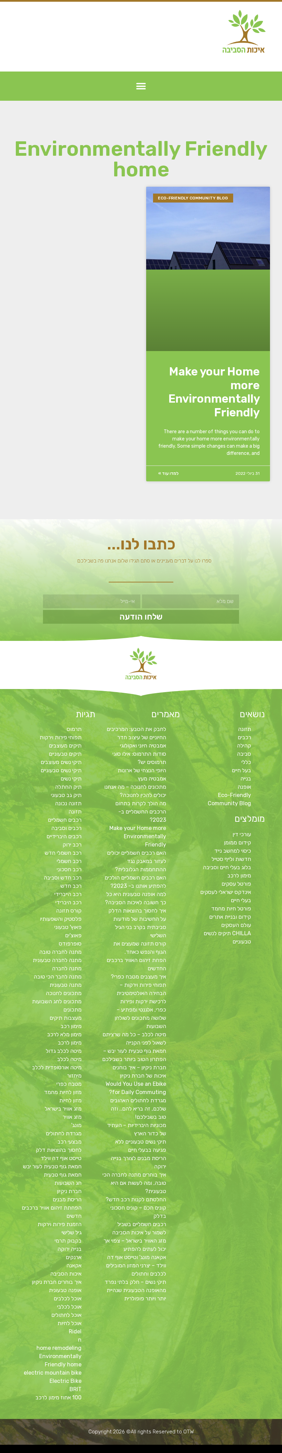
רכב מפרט (193, 1450)
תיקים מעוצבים (65, 745)
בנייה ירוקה (69, 1249)
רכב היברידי (68, 902)
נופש (113, 1450)
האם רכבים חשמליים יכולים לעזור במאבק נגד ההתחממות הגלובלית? (136, 861)
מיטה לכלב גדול (64, 1051)
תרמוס (74, 729)
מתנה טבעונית (66, 985)
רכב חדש (71, 886)
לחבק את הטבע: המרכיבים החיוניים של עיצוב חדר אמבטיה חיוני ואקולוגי (136, 737)
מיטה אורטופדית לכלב (57, 1067)
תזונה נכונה (68, 803)
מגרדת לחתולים (64, 1133)
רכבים (244, 737)
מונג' (76, 1125)
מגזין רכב (262, 1450)
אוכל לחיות (69, 1323)
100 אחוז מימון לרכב (58, 1397)
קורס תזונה (69, 910)
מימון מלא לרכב (64, 1034)
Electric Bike (66, 1381)
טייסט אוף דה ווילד (61, 1158)
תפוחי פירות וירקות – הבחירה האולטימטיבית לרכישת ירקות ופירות (141, 993)
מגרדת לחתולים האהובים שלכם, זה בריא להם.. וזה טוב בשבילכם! (138, 1108)
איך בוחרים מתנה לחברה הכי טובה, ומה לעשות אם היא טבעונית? (134, 1182)
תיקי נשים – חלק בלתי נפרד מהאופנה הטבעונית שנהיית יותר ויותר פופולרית (135, 1290)
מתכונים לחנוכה (64, 993)
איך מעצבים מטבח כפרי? (138, 976)
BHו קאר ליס (146, 1450)
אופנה (244, 787)
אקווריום (152, 1450)
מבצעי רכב (69, 1141)
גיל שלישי (72, 1232)
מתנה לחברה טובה (60, 952)
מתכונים (72, 1009)
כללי (246, 762)
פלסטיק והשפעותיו (61, 919)
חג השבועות (68, 1183)
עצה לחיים (127, 1450)
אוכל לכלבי (69, 1306)
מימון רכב (71, 1026)
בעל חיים (241, 770)
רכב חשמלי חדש (63, 853)
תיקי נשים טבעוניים (61, 770)
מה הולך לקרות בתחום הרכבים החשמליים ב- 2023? (140, 811)
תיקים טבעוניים (65, 754)
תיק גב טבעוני (66, 795)
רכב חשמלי (69, 861)
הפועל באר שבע (278, 1450)
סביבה (244, 754)
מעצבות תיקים (66, 1018)
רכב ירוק (72, 844)
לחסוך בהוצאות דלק (59, 1150)
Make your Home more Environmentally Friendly (214, 392)
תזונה (244, 729)
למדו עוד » (168, 473)
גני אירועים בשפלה (201, 1450)
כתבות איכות (224, 1450)
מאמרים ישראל (186, 1450)
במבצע (161, 1450)
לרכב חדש (218, 1450)
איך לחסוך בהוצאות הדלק (137, 910)
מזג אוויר (72, 1117)
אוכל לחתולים (66, 1315)
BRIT (75, 1389)
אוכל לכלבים (68, 1298)
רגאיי (157, 1450)
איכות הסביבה (66, 1273)
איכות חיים (255, 1450)
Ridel (75, 1331)
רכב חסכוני (69, 869)
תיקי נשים (71, 778)
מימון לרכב (70, 1042)
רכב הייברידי (68, 894)
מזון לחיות (70, 1100)
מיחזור (74, 1075)
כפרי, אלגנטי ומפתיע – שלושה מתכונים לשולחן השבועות (140, 1017)
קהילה (244, 745)
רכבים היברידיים (64, 836)
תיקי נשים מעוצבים (61, 762)
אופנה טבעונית (65, 1290)
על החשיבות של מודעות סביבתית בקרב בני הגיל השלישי (139, 927)
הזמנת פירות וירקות (59, 1224)
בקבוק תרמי (68, 1240)
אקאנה (74, 1265)
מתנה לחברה (67, 968)
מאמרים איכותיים (248, 1450)
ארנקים (74, 1257)
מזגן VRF (139, 1450)
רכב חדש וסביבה (63, 877)
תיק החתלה (68, 787)
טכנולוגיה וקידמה (210, 1450)
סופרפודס (70, 943)
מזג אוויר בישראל (63, 1108)
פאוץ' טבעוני (68, 927)
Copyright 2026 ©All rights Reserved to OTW (141, 1432)
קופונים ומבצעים (269, 1450)
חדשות (174, 1450)
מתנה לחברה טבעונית (57, 960)
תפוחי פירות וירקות (61, 737)
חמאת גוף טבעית (63, 1174)
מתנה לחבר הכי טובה (58, 976)
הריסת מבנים (67, 1199)
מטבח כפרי (69, 1084)
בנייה (245, 778)
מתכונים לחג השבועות (57, 1001)
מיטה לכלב (69, 1059)
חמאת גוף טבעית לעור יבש (52, 1166)
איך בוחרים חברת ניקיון (57, 1282)
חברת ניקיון (69, 1191)
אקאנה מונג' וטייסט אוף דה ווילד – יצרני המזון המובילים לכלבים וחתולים (136, 1265)
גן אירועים (108, 1450)
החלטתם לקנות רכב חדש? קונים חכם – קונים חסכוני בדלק (136, 1207)
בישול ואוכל (240, 1450)
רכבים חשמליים (65, 820)
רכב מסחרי (179, 1450)
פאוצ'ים (73, 935)
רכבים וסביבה (66, 828)
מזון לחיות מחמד (63, 1092)
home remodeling (59, 1348)
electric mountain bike (53, 1372)
